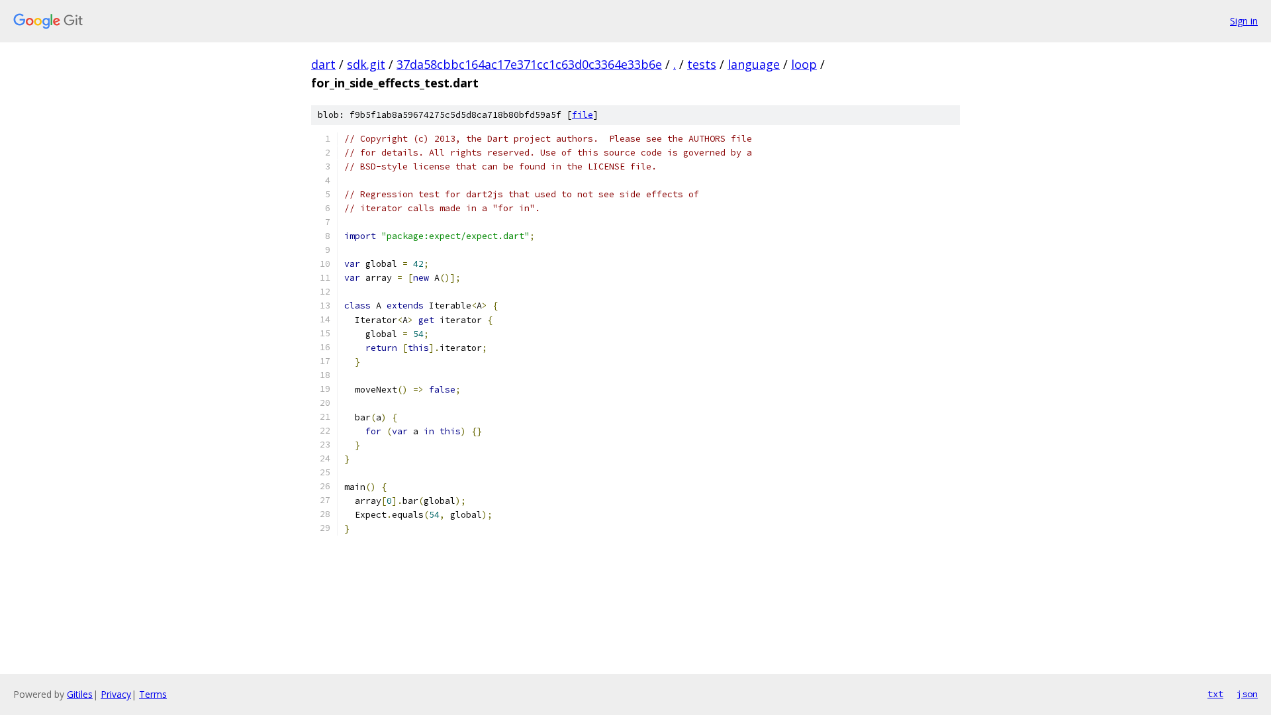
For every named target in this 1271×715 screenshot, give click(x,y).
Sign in (1244, 21)
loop (804, 64)
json (1247, 694)
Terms (153, 694)
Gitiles (80, 694)
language (754, 64)
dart (323, 64)
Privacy (116, 694)
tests (701, 64)
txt (1215, 694)
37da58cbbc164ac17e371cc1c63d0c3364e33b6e (529, 64)
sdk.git (366, 64)
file (582, 114)
